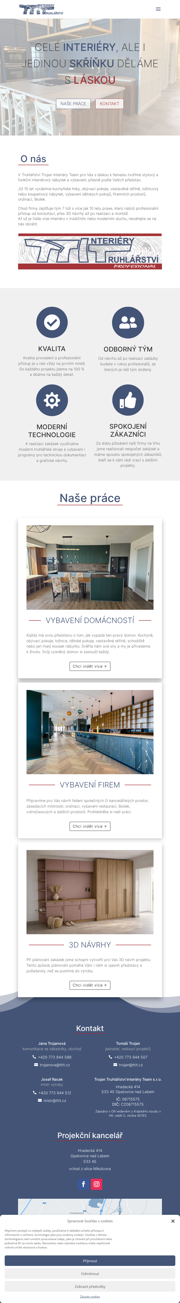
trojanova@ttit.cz (52, 1065)
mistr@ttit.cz (52, 1100)
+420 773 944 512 (52, 1092)
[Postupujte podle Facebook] (83, 1184)
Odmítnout (90, 1273)
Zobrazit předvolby (90, 1286)
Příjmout (90, 1260)
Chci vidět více (88, 666)
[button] (173, 1221)
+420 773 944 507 (128, 1057)
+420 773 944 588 (51, 1057)
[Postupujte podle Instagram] (96, 1184)
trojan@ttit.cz (128, 1065)
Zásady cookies (90, 1297)
